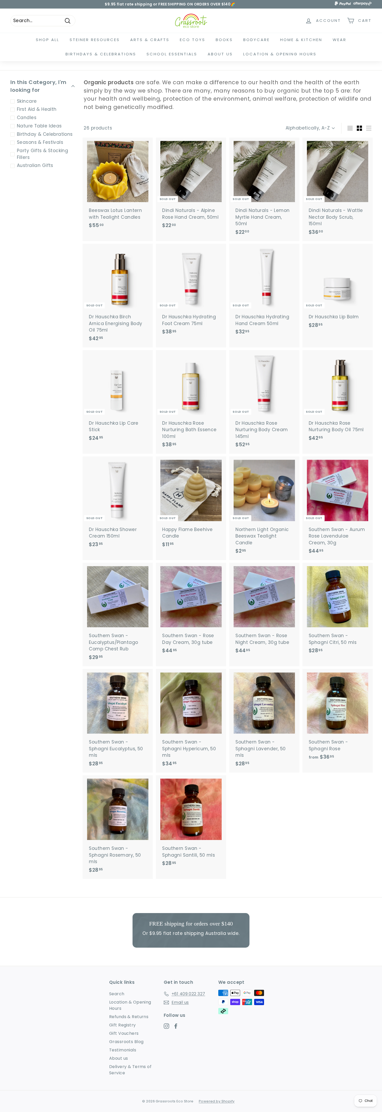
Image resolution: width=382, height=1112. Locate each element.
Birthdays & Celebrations (100, 54)
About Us (220, 54)
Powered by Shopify (217, 1101)
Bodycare (256, 39)
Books (224, 39)
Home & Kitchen (301, 39)
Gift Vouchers (124, 1033)
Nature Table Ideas (39, 126)
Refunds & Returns (128, 1017)
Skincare (27, 101)
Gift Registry (122, 1025)
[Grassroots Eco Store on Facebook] (176, 1026)
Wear (339, 39)
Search (116, 994)
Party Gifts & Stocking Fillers (42, 154)
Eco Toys (192, 39)
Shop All (47, 39)
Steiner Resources (95, 39)
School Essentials (172, 54)
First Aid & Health (37, 109)
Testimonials (122, 1050)
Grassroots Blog (126, 1042)
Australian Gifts (35, 166)
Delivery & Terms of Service (130, 1070)
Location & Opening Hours (280, 54)
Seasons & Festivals (40, 142)
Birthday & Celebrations (45, 134)
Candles (26, 118)
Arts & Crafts (149, 39)
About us (118, 1058)
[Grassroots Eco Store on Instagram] (166, 1026)
